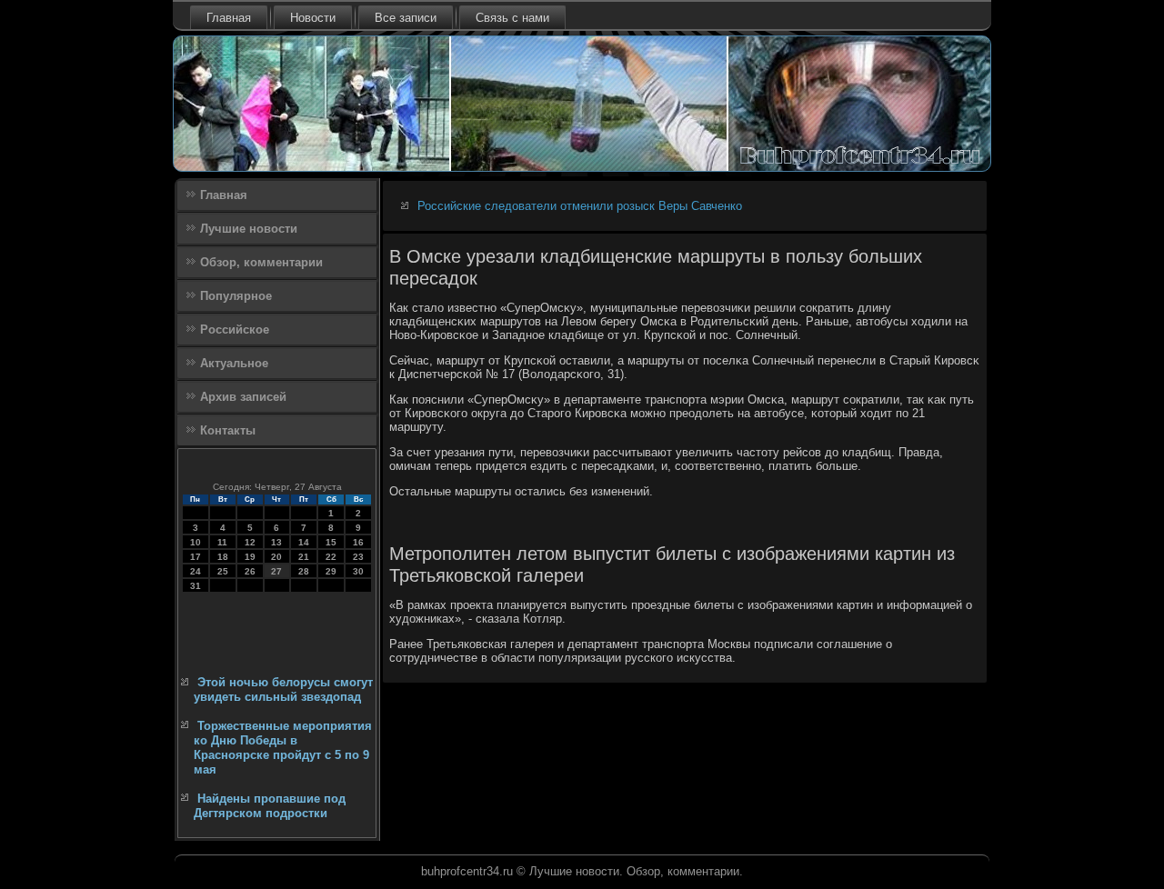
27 (276, 571)
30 (358, 571)
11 (222, 542)
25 (222, 571)
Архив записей (243, 397)
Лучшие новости (248, 228)
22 (331, 557)
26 (250, 571)
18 (222, 557)
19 (250, 557)
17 (195, 557)
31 (195, 586)
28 (303, 571)
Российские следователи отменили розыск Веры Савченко (579, 206)
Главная (228, 18)
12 (250, 542)
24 (195, 571)
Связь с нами (512, 18)
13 (276, 542)
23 (358, 557)
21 (303, 557)
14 (303, 542)
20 (276, 557)
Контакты (228, 430)
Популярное (236, 296)
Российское (234, 329)
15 (331, 542)
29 (331, 571)
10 (195, 542)
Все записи (405, 18)
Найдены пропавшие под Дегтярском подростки (270, 806)
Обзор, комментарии (261, 262)
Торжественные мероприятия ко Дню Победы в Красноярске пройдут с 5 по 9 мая (283, 748)
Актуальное (234, 363)
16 (358, 542)
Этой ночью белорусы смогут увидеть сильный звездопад (283, 689)
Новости (313, 18)
